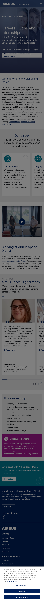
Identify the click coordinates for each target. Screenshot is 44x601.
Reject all (22, 591)
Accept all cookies (22, 597)
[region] (22, 584)
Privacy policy (12, 581)
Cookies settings (22, 585)
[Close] (40, 570)
